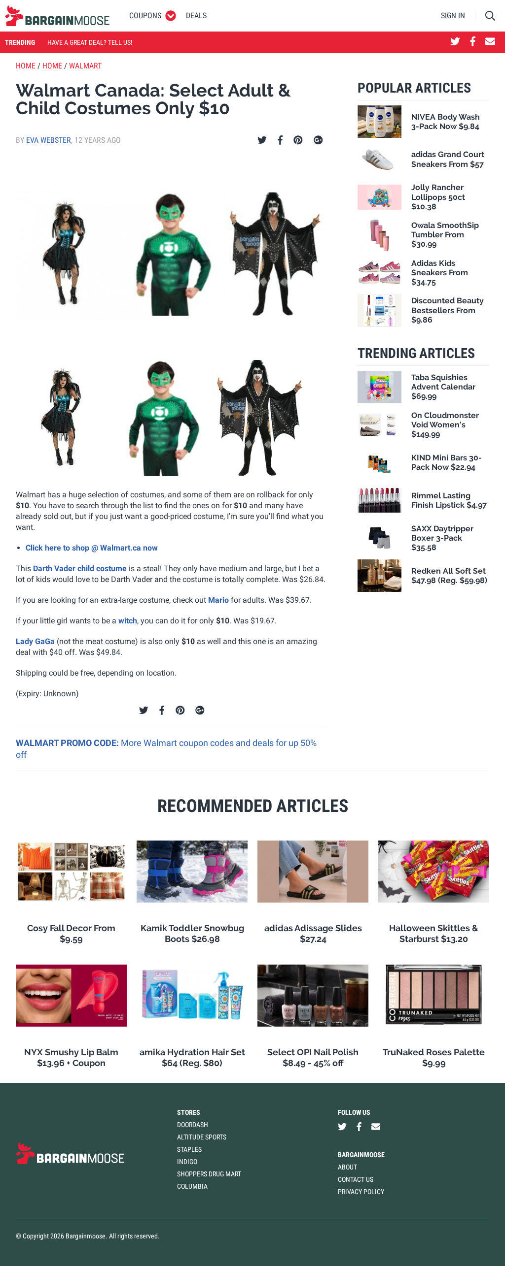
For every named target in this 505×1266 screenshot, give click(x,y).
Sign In (453, 15)
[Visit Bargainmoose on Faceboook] (472, 42)
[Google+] (318, 140)
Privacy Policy (361, 1192)
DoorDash (192, 1125)
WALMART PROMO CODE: (68, 743)
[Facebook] (280, 140)
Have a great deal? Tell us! (89, 42)
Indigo (187, 1162)
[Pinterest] (298, 140)
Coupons (145, 15)
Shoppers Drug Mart (209, 1174)
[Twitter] (262, 140)
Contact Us (355, 1179)
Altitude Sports (201, 1137)
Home (26, 65)
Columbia (192, 1186)
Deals (196, 15)
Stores (188, 1112)
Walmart (85, 65)
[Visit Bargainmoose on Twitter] (455, 42)
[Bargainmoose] (57, 16)
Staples (189, 1149)
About (347, 1167)
